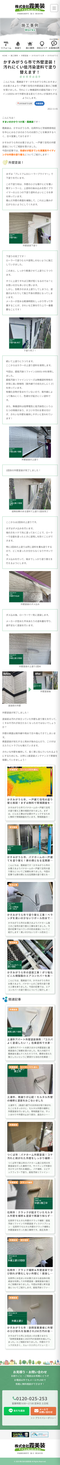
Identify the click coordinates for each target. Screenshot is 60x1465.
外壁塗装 (24, 55)
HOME (4, 55)
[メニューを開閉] (54, 8)
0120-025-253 (31, 1398)
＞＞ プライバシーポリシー (43, 1417)
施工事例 (14, 55)
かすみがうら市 (38, 55)
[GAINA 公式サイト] (20, 1434)
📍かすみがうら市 (24, 103)
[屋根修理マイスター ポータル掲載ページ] (39, 1434)
